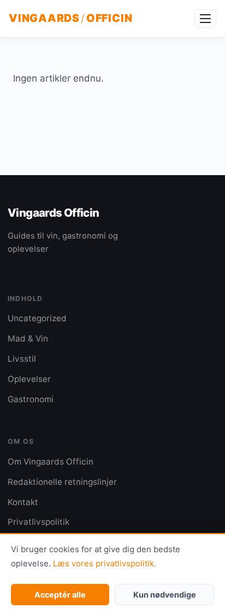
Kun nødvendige (164, 594)
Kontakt (23, 502)
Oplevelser (29, 379)
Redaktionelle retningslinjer (62, 482)
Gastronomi (31, 399)
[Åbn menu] (205, 18)
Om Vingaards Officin (50, 461)
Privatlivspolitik (38, 522)
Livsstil (22, 359)
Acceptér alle (60, 594)
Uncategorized (37, 318)
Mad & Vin (28, 338)
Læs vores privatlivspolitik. (104, 564)
